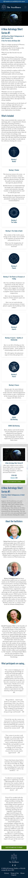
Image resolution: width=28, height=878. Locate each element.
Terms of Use (15, 873)
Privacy (6, 873)
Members (13, 478)
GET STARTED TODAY (14, 481)
